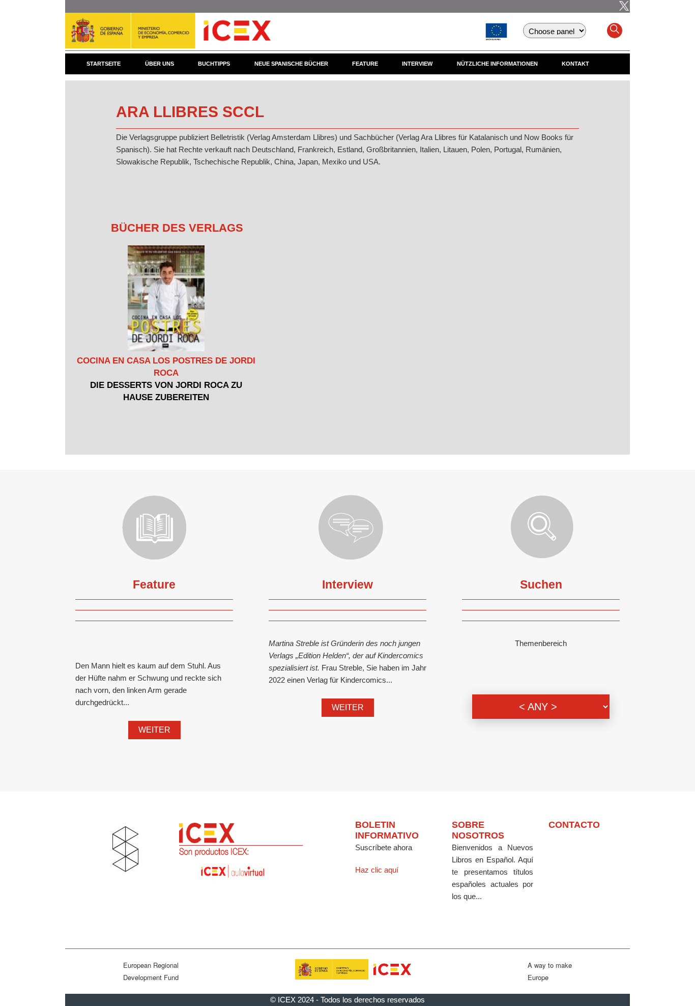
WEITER (154, 729)
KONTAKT (575, 64)
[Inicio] (168, 25)
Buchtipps (214, 64)
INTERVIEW (417, 64)
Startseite (103, 64)
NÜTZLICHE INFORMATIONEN (497, 64)
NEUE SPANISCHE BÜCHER (291, 64)
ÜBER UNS (159, 64)
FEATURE (365, 64)
